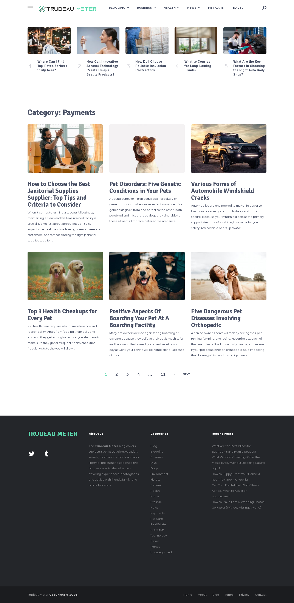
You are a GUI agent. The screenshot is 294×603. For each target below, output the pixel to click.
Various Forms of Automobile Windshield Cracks (222, 191)
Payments (157, 513)
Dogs (154, 468)
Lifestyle (156, 502)
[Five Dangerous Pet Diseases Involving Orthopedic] (228, 276)
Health (170, 7)
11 (163, 374)
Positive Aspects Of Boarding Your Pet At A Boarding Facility (139, 318)
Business (144, 7)
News (192, 7)
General (155, 485)
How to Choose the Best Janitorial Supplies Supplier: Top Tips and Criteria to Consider (59, 194)
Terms (229, 594)
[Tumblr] (46, 453)
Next (186, 374)
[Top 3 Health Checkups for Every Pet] (65, 276)
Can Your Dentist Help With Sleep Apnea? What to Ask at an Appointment (235, 490)
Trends (155, 546)
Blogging (117, 7)
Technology (158, 535)
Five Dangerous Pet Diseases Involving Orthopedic (216, 318)
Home (154, 496)
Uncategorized (161, 552)
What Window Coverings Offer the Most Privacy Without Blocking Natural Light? (238, 462)
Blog (153, 446)
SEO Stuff (157, 530)
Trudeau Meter (38, 594)
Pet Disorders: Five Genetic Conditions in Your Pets (145, 187)
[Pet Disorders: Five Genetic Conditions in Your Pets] (147, 148)
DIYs (153, 462)
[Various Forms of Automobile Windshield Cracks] (228, 148)
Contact (260, 594)
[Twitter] (32, 453)
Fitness (155, 479)
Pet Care (216, 7)
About (202, 594)
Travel (237, 7)
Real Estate (158, 524)
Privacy (244, 594)
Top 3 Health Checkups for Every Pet (62, 315)
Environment (159, 474)
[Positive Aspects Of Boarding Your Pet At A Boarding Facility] (147, 276)
